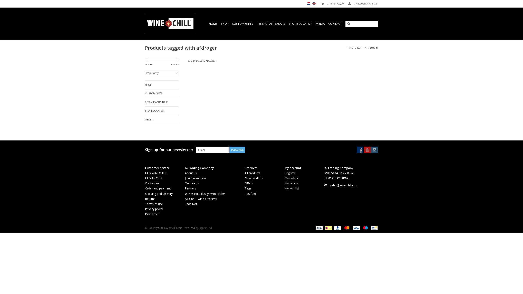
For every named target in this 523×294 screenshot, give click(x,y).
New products (254, 178)
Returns (150, 199)
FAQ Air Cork (153, 178)
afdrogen (371, 48)
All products (252, 173)
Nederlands (308, 3)
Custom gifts (242, 24)
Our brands (192, 183)
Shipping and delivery (159, 194)
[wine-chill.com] (171, 23)
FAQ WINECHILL (156, 173)
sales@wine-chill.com (344, 185)
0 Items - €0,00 (335, 3)
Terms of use (154, 204)
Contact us (152, 183)
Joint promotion (195, 178)
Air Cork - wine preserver (201, 199)
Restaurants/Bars (271, 24)
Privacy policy (154, 209)
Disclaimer (152, 214)
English (314, 3)
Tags (360, 48)
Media (320, 24)
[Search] (347, 23)
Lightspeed (205, 228)
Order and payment (158, 188)
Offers (249, 183)
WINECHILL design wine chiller (205, 194)
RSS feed (251, 194)
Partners (190, 188)
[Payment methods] (319, 228)
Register (290, 173)
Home (213, 24)
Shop (225, 24)
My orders (291, 178)
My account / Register (365, 3)
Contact (335, 24)
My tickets (291, 183)
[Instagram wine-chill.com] (374, 150)
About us (191, 173)
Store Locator (300, 24)
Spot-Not (191, 204)
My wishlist (292, 188)
